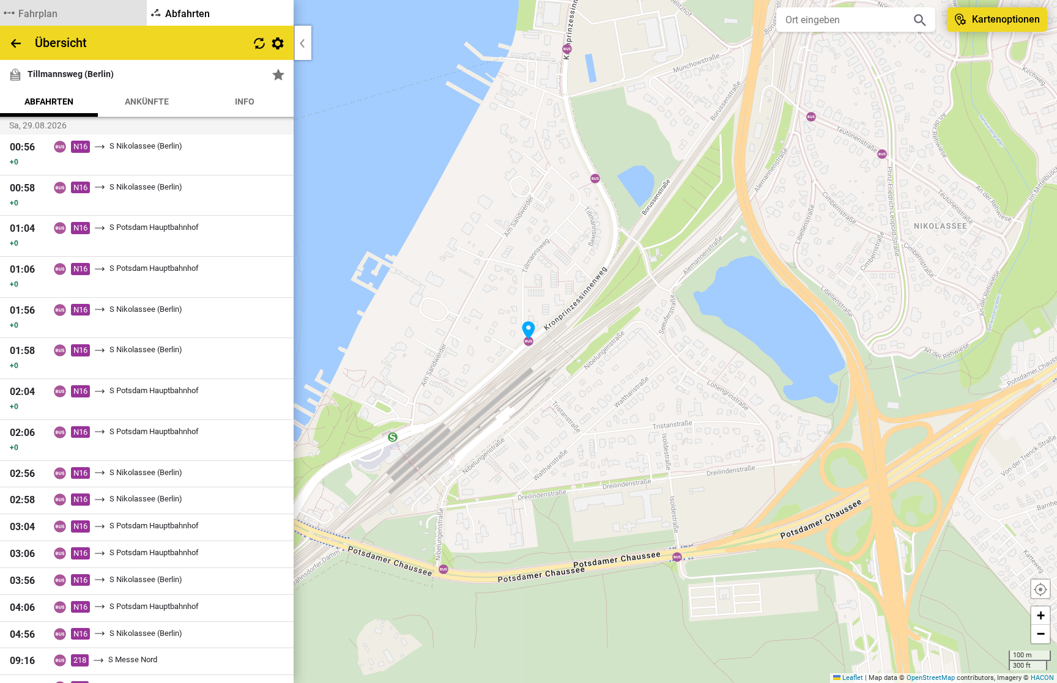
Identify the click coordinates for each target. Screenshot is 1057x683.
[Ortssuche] (920, 19)
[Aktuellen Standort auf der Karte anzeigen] (1040, 588)
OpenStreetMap (931, 678)
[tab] (73, 13)
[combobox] (846, 19)
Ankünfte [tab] (147, 101)
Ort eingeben (812, 20)
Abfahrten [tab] (48, 101)
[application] (528, 341)
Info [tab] (244, 101)
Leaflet (851, 678)
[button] (528, 330)
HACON (1042, 678)
